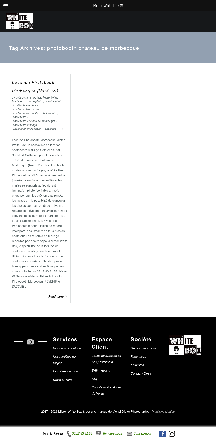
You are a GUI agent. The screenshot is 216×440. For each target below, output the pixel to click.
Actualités (137, 365)
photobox (50, 129)
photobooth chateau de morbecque (34, 121)
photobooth (20, 117)
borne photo (35, 101)
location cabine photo (26, 109)
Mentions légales (163, 411)
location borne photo (25, 105)
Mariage (17, 101)
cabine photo (54, 101)
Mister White (50, 97)
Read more (56, 296)
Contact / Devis (141, 373)
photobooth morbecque (27, 129)
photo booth (49, 113)
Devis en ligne (62, 379)
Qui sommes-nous (143, 348)
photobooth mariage (25, 125)
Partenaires (138, 356)
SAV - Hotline (101, 370)
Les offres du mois (65, 371)
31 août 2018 (20, 97)
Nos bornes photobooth (69, 348)
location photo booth (25, 113)
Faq (94, 378)
